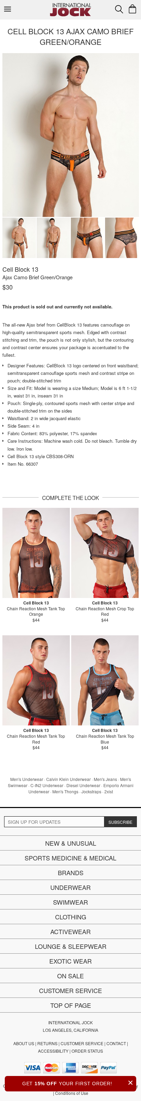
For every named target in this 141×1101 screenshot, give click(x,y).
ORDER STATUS (87, 1051)
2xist (108, 791)
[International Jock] (70, 5)
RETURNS (47, 1043)
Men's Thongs (65, 791)
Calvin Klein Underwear (68, 779)
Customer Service (70, 990)
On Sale (70, 975)
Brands (71, 872)
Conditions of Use (71, 1093)
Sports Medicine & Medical (70, 857)
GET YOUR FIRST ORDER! (77, 1082)
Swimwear (70, 901)
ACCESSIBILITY (53, 1051)
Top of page (70, 1005)
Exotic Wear (70, 960)
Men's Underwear (26, 779)
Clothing (70, 916)
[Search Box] (119, 9)
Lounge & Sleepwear (70, 946)
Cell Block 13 (20, 269)
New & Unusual (70, 843)
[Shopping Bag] (132, 8)
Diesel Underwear (83, 785)
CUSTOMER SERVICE (82, 1043)
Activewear (70, 931)
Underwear (70, 887)
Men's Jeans (105, 779)
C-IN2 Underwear (46, 785)
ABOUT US (23, 1043)
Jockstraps (91, 791)
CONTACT (116, 1043)
